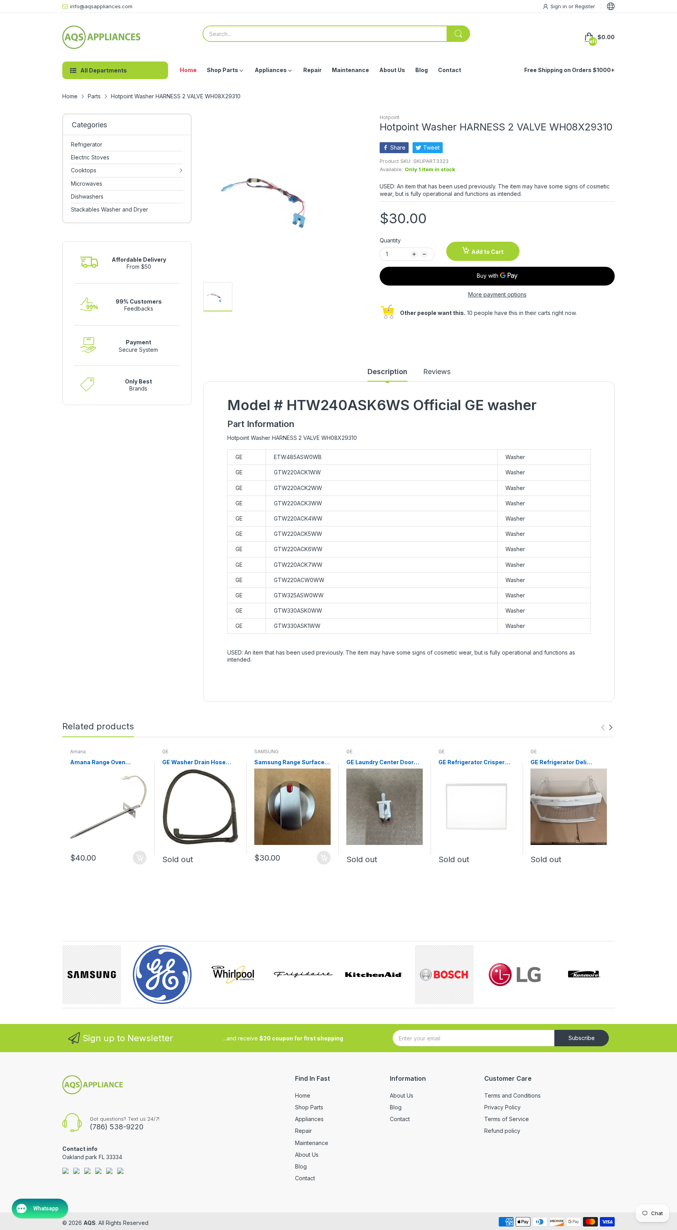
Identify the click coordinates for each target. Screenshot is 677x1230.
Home (302, 1095)
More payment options (497, 294)
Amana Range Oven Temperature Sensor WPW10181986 (99, 762)
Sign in (559, 6)
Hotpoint (390, 117)
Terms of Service (506, 1119)
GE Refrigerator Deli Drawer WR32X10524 (560, 762)
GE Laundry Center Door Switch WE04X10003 (380, 762)
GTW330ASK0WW (298, 610)
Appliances (309, 1119)
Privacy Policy (502, 1107)
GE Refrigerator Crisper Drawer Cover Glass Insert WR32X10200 (475, 762)
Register (585, 6)
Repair (303, 1130)
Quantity (390, 240)
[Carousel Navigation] (607, 727)
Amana (78, 751)
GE (165, 751)
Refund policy (502, 1130)
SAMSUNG (266, 751)
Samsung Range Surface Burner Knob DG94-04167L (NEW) (292, 762)
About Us (307, 1154)
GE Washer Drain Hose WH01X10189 (194, 762)
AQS (89, 1222)
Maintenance (311, 1143)
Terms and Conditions (512, 1095)
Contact (305, 1178)
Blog (301, 1166)
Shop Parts (309, 1107)
